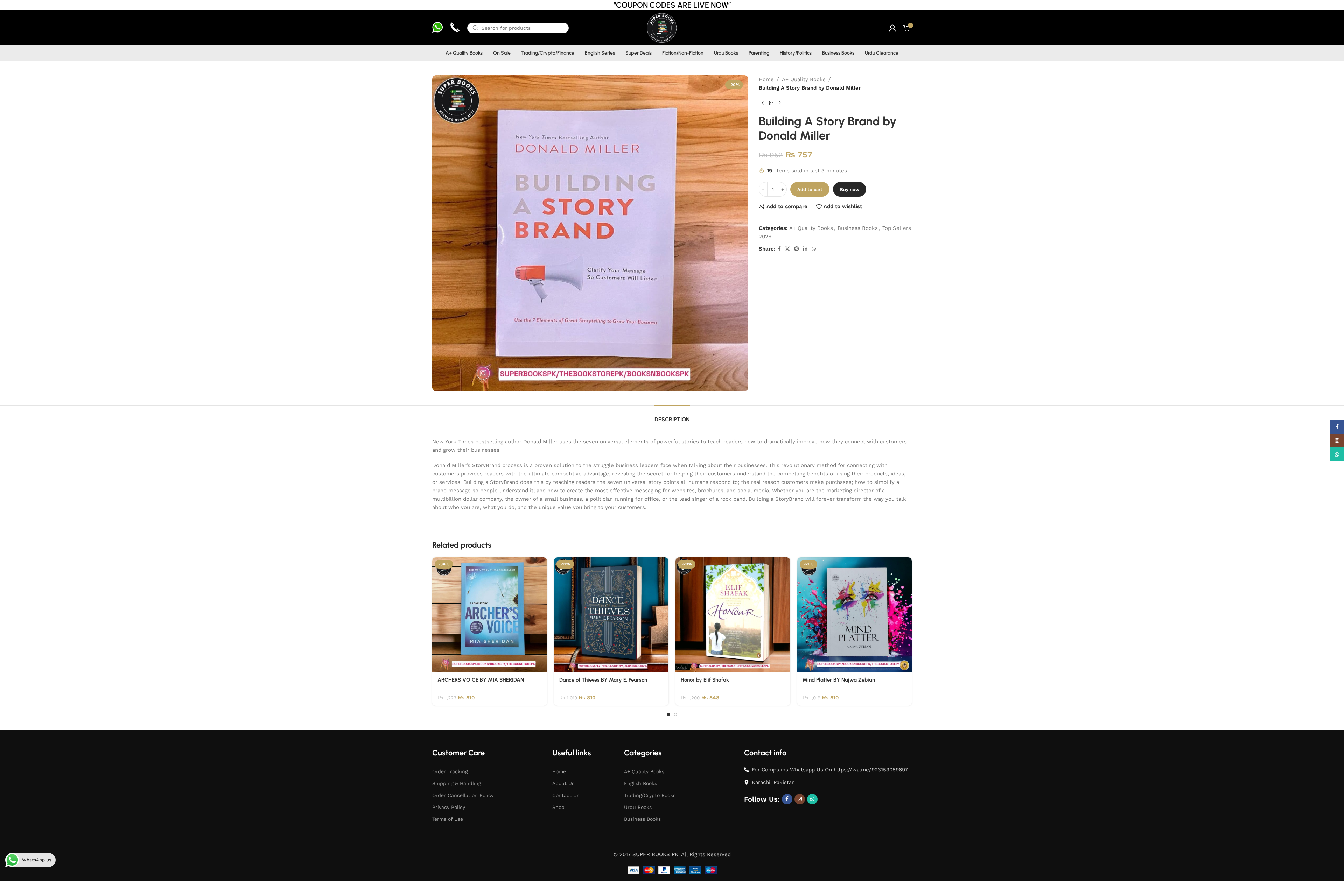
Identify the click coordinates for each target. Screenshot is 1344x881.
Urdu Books (638, 807)
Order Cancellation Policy (462, 795)
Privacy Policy (448, 807)
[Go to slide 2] (675, 714)
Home (766, 79)
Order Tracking (450, 771)
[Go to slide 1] (668, 714)
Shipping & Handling (456, 783)
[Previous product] (763, 103)
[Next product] (780, 103)
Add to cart (809, 189)
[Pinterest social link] (796, 249)
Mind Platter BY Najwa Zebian (839, 680)
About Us (563, 783)
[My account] (892, 28)
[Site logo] (661, 27)
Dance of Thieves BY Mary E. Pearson (603, 680)
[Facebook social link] (779, 249)
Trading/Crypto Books (650, 795)
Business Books (858, 228)
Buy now (849, 189)
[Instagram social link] (799, 799)
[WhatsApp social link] (814, 249)
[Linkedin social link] (805, 249)
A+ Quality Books (804, 79)
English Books (640, 783)
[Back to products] (771, 103)
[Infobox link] (437, 28)
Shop (558, 807)
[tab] (672, 416)
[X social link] (787, 249)
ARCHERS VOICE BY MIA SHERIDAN (481, 680)
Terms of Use (447, 819)
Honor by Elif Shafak (705, 680)
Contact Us (565, 795)
